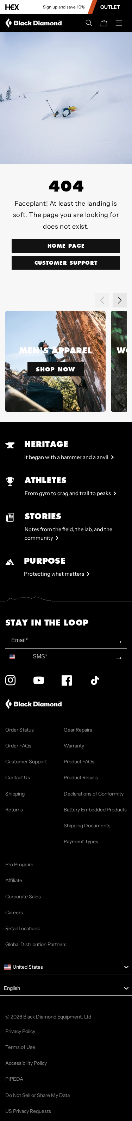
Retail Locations (22, 928)
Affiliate (13, 880)
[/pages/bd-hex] (12, 7)
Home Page (66, 246)
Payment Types (81, 841)
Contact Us (17, 777)
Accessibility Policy (26, 1063)
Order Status (19, 730)
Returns (14, 809)
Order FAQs (18, 746)
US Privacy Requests (28, 1111)
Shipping (15, 794)
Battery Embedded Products (95, 809)
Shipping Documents (87, 825)
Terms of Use (20, 1047)
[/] (34, 23)
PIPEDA (14, 1079)
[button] (89, 23)
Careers (14, 912)
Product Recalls (81, 777)
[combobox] (17, 656)
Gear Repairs (78, 730)
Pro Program (19, 864)
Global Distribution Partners (36, 944)
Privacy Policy (20, 1031)
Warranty (74, 746)
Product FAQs (79, 761)
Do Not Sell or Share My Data (37, 1095)
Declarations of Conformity (94, 794)
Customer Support (66, 262)
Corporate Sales (23, 896)
